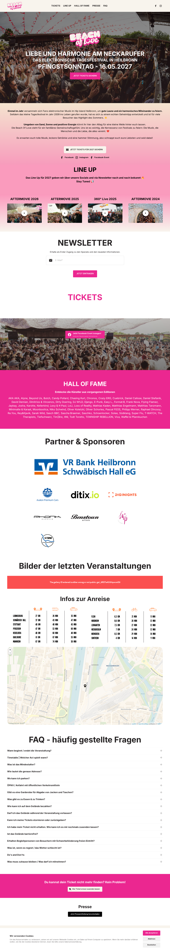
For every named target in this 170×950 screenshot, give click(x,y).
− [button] (10, 653)
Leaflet (134, 724)
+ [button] (10, 649)
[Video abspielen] (24, 213)
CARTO (159, 724)
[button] (85, 686)
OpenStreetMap (143, 724)
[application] (85, 686)
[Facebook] (156, 6)
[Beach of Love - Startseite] (14, 6)
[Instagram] (161, 6)
